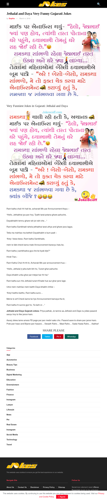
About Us (10, 487)
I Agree (62, 496)
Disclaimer (34, 487)
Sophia (12, 18)
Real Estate (12, 424)
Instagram (11, 399)
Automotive (12, 359)
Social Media (12, 434)
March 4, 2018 (24, 18)
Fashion (10, 389)
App (8, 354)
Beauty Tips (12, 364)
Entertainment (13, 384)
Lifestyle (10, 409)
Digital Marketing (14, 374)
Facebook (34, 336)
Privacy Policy (49, 487)
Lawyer (10, 404)
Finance (10, 394)
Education (11, 379)
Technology (12, 439)
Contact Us (22, 487)
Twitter (47, 336)
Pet (8, 419)
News (9, 414)
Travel (9, 444)
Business (11, 369)
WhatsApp (71, 336)
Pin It (59, 336)
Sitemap (61, 487)
